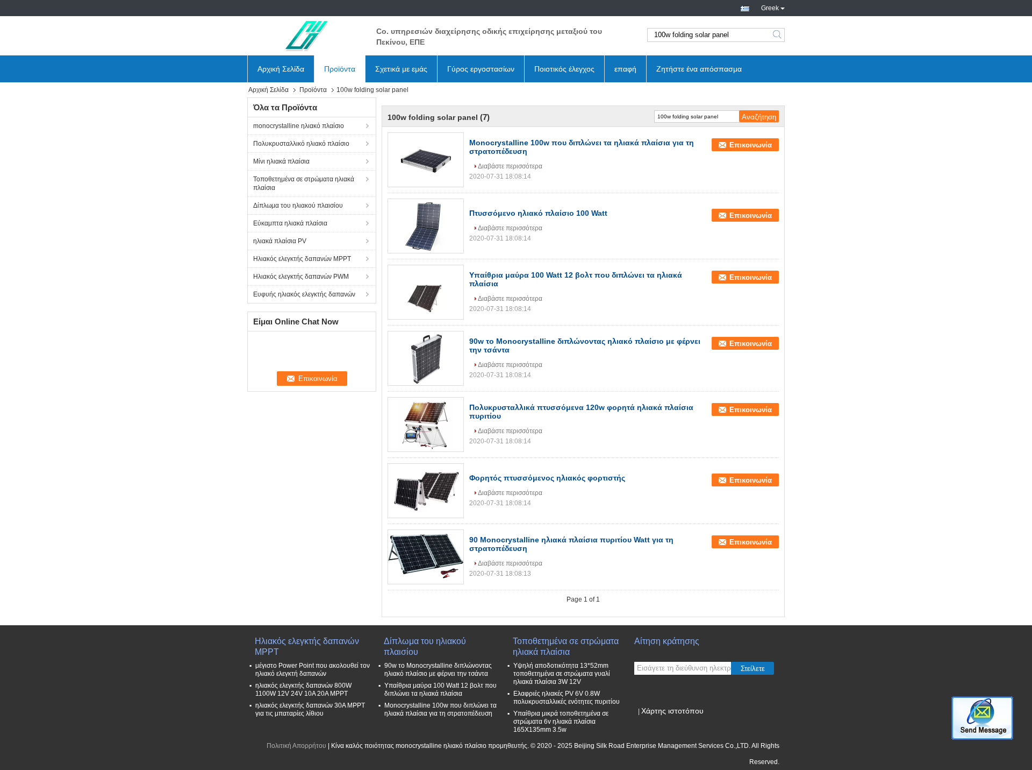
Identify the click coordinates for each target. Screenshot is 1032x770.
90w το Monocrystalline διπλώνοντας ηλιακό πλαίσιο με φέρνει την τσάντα (438, 669)
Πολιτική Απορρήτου (296, 746)
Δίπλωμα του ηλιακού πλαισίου (298, 205)
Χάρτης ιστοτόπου (672, 711)
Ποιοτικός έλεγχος (564, 69)
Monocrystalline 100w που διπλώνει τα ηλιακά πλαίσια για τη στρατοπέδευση (440, 709)
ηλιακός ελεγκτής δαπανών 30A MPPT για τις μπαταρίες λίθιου (310, 709)
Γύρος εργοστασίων (480, 69)
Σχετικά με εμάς (401, 69)
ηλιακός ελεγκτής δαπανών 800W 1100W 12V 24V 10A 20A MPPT (303, 689)
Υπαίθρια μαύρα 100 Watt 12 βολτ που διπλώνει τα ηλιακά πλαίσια (440, 689)
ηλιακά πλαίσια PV (279, 241)
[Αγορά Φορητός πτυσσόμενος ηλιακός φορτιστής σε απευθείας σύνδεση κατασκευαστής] (425, 491)
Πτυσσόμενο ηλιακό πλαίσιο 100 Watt (538, 213)
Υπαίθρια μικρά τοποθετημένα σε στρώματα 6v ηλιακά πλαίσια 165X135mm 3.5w (560, 721)
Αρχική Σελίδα (280, 69)
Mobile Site (657, 724)
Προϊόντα (339, 69)
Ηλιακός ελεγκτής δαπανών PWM (301, 276)
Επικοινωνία (750, 145)
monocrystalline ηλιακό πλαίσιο (298, 126)
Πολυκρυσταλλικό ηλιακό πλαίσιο (301, 143)
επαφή (625, 69)
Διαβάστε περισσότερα (510, 166)
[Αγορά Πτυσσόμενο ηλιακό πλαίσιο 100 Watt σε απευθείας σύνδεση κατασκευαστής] (425, 226)
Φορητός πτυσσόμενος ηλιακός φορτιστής (547, 478)
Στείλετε (753, 669)
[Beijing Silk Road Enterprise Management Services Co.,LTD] (306, 35)
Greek (770, 7)
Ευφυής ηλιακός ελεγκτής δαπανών (304, 294)
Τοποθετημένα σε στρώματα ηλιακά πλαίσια (303, 183)
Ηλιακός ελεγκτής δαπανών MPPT (302, 259)
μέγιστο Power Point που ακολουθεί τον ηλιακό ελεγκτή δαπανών (312, 669)
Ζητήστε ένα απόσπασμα (699, 69)
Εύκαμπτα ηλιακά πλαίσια (290, 223)
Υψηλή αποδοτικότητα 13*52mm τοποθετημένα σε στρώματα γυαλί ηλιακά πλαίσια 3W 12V (561, 674)
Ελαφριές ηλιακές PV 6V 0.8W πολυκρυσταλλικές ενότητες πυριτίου (566, 697)
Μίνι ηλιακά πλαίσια (281, 161)
